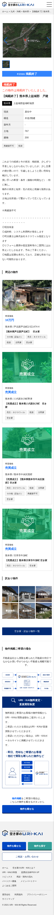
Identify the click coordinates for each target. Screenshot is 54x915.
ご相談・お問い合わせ (27, 856)
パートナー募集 (9, 881)
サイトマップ (8, 899)
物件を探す (40, 846)
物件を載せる (27, 809)
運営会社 (6, 894)
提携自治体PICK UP (30, 872)
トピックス (7, 877)
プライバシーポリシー (37, 894)
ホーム (5, 868)
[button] (48, 40)
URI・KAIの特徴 (9, 872)
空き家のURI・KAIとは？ (24, 868)
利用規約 (19, 894)
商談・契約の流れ (25, 877)
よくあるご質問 (9, 885)
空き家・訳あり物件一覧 (27, 631)
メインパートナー (29, 881)
